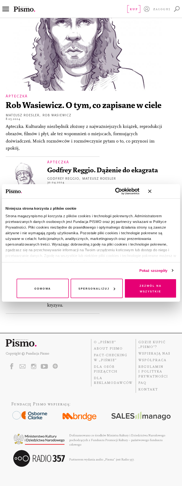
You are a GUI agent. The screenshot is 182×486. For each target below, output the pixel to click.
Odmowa (42, 288)
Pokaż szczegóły (153, 271)
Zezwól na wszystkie (151, 288)
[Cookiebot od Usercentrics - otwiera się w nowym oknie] (118, 191)
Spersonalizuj (93, 288)
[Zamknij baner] (162, 191)
